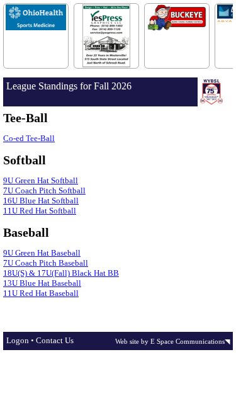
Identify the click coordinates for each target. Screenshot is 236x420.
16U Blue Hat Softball (41, 200)
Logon (17, 340)
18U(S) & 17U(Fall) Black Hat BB (61, 273)
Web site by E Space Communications (170, 341)
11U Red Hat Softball (39, 210)
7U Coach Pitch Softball (44, 190)
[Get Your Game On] (118, 40)
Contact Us (55, 340)
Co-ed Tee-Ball (29, 138)
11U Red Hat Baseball (41, 293)
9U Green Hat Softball (40, 180)
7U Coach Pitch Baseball (45, 263)
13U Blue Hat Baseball (42, 283)
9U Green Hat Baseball (42, 253)
